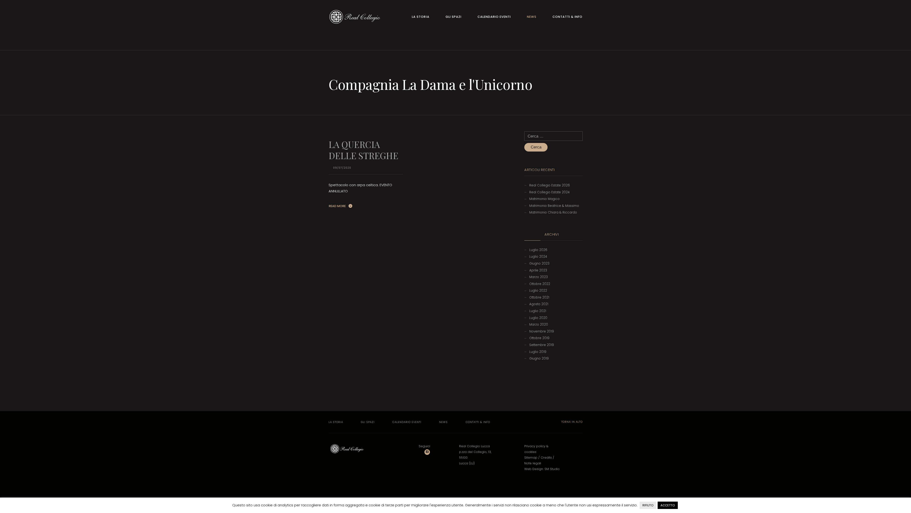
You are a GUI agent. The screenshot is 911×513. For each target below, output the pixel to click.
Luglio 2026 (538, 250)
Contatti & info (567, 17)
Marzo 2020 (538, 324)
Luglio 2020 (538, 318)
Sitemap (530, 458)
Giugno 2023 (539, 263)
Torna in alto (571, 422)
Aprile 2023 (538, 270)
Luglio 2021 (537, 311)
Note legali (532, 463)
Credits (546, 458)
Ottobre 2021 (539, 297)
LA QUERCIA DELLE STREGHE (363, 149)
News (531, 17)
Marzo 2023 (538, 277)
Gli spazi (453, 17)
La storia (420, 17)
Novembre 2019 (541, 331)
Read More (337, 206)
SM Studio (552, 469)
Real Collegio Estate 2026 (549, 185)
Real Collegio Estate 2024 (549, 192)
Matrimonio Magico (544, 199)
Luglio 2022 (538, 290)
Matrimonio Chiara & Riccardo (553, 212)
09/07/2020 (342, 168)
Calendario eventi (494, 17)
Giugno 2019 (539, 358)
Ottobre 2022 (539, 284)
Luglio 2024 (538, 256)
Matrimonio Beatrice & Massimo (554, 206)
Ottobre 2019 (539, 338)
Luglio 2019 (537, 352)
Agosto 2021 (538, 304)
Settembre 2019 (541, 345)
